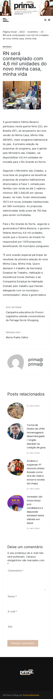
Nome (12, 596)
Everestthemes (31, 695)
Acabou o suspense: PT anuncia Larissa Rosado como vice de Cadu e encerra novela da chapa (36, 472)
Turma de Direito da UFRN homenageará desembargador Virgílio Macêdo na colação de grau (36, 436)
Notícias (7, 47)
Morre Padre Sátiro (17, 337)
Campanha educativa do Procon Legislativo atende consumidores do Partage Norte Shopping (25, 316)
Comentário (16, 570)
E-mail (12, 611)
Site (10, 626)
